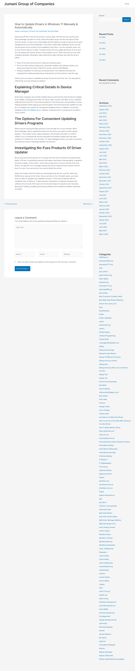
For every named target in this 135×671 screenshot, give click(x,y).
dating (101, 346)
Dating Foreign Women (107, 353)
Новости (102, 641)
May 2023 (103, 117)
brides (101, 314)
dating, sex (103, 378)
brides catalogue (105, 318)
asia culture (103, 272)
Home (127, 4)
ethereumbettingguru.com (109, 392)
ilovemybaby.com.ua (106, 438)
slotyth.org (103, 595)
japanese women (105, 474)
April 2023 (103, 120)
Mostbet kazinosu (105, 542)
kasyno (101, 477)
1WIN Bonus (103, 257)
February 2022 (104, 170)
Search (101, 16)
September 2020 (105, 216)
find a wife (103, 399)
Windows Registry (106, 627)
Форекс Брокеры (105, 652)
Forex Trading (104, 410)
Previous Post (10, 204)
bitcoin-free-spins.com (107, 304)
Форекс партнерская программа (111, 659)
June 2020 (103, 227)
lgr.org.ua (102, 502)
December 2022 (105, 134)
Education (103, 385)
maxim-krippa (104, 531)
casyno (101, 329)
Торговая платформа (107, 645)
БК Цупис (102, 638)
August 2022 (104, 149)
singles (102, 584)
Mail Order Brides (105, 513)
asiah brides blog (105, 275)
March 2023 (103, 124)
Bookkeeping (104, 311)
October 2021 (104, 184)
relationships (104, 570)
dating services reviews (108, 361)
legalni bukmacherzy (107, 495)
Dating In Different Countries (110, 357)
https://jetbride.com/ (106, 431)
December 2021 (105, 177)
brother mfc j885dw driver (31, 110)
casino (101, 321)
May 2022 (102, 159)
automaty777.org (105, 286)
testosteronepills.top (107, 613)
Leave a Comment (21, 31)
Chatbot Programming (107, 336)
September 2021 (105, 188)
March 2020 (103, 234)
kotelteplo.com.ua (105, 488)
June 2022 (103, 156)
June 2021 (103, 198)
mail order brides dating (108, 517)
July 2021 (102, 195)
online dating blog (106, 563)
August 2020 (104, 220)
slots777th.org (104, 591)
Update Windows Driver (108, 620)
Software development (107, 602)
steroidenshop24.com (107, 606)
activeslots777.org (106, 264)
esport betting (104, 389)
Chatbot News (104, 332)
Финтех (102, 648)
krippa (101, 492)
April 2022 (103, 163)
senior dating (104, 581)
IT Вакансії (103, 460)
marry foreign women (107, 527)
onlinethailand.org (106, 566)
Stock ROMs (103, 609)
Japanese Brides (105, 470)
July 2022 (102, 152)
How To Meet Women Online (109, 428)
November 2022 (105, 138)
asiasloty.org (104, 282)
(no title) (102, 37)
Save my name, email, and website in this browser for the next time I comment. (47, 262)
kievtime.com (104, 481)
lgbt (100, 499)
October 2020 (104, 213)
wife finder (103, 623)
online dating (104, 559)
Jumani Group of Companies (29, 4)
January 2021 (104, 209)
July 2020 (102, 224)
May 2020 (102, 231)
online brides (104, 556)
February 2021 (104, 206)
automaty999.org (105, 289)
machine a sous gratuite (108, 506)
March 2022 (103, 167)
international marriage (107, 452)
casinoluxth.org (105, 325)
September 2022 (105, 145)
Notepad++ (103, 552)
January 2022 (104, 174)
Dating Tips (103, 374)
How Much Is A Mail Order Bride (111, 417)
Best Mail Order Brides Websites (111, 300)
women (102, 631)
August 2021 (103, 191)
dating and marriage (106, 350)
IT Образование (105, 463)
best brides (103, 293)
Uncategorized (104, 616)
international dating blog (108, 449)
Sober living (103, 599)
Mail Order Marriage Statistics (110, 520)
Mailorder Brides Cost (107, 524)
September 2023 (105, 106)
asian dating (103, 279)
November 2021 (105, 181)
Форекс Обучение (106, 656)
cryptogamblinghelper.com (109, 343)
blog (100, 307)
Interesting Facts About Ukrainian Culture (114, 442)
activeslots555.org (106, 261)
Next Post (88, 204)
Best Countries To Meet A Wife (110, 296)
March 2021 (103, 202)
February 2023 (104, 127)
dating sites (103, 364)
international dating (106, 445)
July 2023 (103, 113)
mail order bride (105, 509)
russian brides (104, 577)
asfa (100, 268)
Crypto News (104, 339)
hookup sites (104, 414)
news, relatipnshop (106, 549)
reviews (102, 574)
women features (105, 634)
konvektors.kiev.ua (106, 485)
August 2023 (104, 110)
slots (101, 588)
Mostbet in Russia (105, 538)
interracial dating (105, 456)
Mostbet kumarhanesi (107, 545)
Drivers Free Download (38, 31)
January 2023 (104, 131)
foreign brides (104, 407)
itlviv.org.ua (103, 467)
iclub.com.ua (104, 435)
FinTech (102, 403)
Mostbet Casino (105, 534)
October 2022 (104, 141)
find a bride (103, 396)
